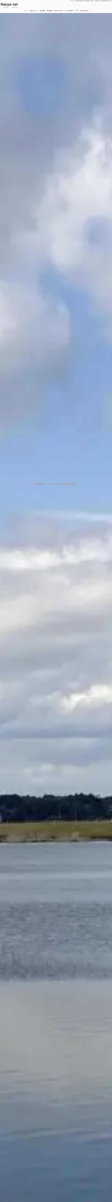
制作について (34, 10)
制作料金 (42, 10)
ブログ (76, 10)
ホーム (26, 10)
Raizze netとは (58, 10)
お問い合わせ (84, 10)
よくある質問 (69, 10)
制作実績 (49, 10)
